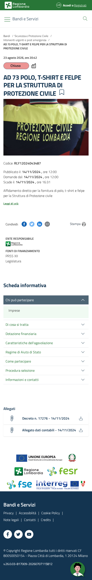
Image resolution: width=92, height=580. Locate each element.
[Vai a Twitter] (18, 534)
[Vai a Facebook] (7, 534)
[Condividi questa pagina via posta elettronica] (47, 223)
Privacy (8, 512)
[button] (84, 18)
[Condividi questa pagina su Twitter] (31, 223)
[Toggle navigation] (7, 19)
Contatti (30, 519)
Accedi (67, 5)
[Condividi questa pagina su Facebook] (24, 223)
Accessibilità (27, 512)
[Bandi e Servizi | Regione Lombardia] (17, 5)
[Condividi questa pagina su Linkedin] (39, 223)
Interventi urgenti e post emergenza (24, 40)
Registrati (80, 5)
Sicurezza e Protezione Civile (31, 36)
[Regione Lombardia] (18, 243)
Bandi (6, 36)
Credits (46, 519)
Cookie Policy (50, 512)
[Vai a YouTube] (29, 534)
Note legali (11, 519)
